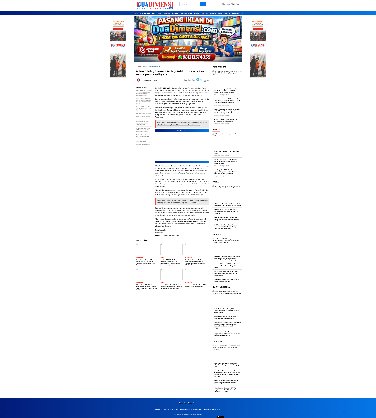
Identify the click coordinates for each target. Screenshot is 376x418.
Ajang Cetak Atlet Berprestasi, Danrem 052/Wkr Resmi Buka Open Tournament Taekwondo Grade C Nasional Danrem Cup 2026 (227, 373)
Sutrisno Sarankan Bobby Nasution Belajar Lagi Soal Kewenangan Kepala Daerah (226, 219)
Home (136, 13)
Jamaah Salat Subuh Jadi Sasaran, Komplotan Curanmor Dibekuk (225, 317)
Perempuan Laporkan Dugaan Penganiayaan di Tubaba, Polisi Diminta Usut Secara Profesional (227, 333)
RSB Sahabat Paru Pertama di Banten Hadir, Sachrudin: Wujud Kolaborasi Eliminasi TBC (226, 273)
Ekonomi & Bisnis (216, 13)
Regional (175, 13)
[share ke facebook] (186, 80)
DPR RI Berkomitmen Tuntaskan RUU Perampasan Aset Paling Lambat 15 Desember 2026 (226, 161)
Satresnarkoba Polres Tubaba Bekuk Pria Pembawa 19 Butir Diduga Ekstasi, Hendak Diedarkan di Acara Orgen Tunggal (227, 325)
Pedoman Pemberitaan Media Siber (188, 409)
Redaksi (157, 409)
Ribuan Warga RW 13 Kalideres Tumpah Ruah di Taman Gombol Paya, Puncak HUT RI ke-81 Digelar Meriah (227, 110)
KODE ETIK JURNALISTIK (212, 409)
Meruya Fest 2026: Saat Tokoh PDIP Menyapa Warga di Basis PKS (225, 120)
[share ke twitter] (190, 80)
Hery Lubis (144, 79)
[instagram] (233, 4)
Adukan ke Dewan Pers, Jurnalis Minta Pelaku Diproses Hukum (226, 280)
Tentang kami (168, 409)
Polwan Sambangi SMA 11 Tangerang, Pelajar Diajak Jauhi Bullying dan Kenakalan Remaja (226, 382)
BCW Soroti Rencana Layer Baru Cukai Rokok (226, 152)
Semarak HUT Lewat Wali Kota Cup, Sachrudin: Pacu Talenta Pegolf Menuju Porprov (227, 265)
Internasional (145, 13)
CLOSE (220, 417)
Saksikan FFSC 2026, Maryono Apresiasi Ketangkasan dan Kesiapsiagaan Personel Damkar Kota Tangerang (227, 258)
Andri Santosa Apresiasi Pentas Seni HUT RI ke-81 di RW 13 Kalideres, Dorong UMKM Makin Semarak (226, 90)
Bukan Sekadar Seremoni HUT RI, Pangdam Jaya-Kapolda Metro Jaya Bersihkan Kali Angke (225, 389)
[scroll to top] (363, 415)
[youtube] (238, 4)
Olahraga (227, 13)
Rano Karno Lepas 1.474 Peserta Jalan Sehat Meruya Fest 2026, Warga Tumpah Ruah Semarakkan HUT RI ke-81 (227, 100)
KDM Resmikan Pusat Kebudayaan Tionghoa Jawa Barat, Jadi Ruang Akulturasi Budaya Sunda (225, 226)
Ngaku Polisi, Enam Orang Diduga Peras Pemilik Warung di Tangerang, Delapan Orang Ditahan (227, 310)
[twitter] (229, 4)
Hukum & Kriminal (186, 13)
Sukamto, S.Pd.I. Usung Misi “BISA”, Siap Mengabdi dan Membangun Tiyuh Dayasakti (226, 211)
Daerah (196, 13)
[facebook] (224, 4)
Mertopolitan (157, 13)
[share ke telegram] (198, 80)
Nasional (167, 13)
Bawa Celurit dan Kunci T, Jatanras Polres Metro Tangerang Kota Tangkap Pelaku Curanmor (226, 364)
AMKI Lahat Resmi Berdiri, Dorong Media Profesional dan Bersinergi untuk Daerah (227, 204)
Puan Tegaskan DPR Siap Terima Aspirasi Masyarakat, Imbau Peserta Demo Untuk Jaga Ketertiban (225, 171)
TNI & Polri (204, 13)
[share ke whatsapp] (194, 80)
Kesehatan (236, 13)
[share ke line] (202, 80)
